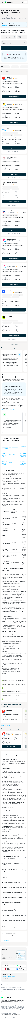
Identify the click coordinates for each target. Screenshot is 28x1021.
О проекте (3, 984)
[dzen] (14, 1017)
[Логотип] (6, 997)
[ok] (10, 1017)
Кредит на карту (13, 447)
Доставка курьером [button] (7, 83)
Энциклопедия (21, 989)
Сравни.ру (3, 943)
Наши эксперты (12, 991)
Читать (12, 721)
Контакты (9, 984)
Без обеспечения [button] (18, 135)
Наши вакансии (20, 991)
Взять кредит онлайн (12, 455)
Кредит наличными (12, 463)
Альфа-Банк (9, 710)
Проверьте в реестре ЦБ (8, 409)
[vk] (6, 1017)
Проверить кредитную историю (4, 463)
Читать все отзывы (5, 725)
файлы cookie (16, 1008)
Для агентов (4, 987)
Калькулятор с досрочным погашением (23, 455)
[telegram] (2, 1017)
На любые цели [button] (15, 161)
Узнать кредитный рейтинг (4, 455)
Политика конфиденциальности (9, 989)
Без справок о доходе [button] (18, 83)
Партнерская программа (19, 984)
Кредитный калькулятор (5, 447)
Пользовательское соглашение (15, 987)
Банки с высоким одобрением (9, 935)
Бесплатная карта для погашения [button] (10, 81)
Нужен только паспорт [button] (18, 109)
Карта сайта (4, 991)
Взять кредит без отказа (8, 937)
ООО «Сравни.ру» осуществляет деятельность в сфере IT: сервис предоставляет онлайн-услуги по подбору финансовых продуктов (13, 1001)
